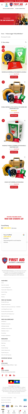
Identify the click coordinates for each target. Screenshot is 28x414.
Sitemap (3, 296)
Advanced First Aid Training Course (7, 313)
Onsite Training (4, 292)
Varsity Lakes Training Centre (6, 289)
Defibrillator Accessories (5, 323)
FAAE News (3, 343)
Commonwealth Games (5, 340)
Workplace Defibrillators (5, 335)
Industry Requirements (5, 350)
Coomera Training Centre (6, 287)
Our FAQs (3, 345)
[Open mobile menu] (2, 4)
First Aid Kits (3, 333)
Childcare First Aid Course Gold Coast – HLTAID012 (11, 306)
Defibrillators (3, 321)
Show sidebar (6, 42)
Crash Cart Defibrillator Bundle (14, 182)
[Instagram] (7, 376)
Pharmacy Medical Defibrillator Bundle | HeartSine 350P (14, 146)
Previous (1, 242)
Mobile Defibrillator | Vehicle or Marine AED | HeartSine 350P (14, 107)
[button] (14, 77)
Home (1, 18)
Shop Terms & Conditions (6, 400)
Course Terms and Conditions (6, 397)
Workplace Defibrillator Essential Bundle (14, 72)
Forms (15, 397)
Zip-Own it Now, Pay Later (6, 402)
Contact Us (3, 294)
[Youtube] (11, 376)
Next (27, 242)
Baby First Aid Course (5, 316)
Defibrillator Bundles (5, 326)
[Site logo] (6, 4)
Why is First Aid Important (6, 354)
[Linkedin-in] (15, 376)
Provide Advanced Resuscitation (7, 311)
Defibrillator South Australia (6, 328)
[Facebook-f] (3, 376)
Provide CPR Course (5, 302)
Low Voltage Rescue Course (6, 309)
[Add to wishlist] (24, 47)
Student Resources (5, 352)
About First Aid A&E (5, 285)
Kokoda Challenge (4, 347)
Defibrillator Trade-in (5, 330)
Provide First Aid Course (5, 304)
